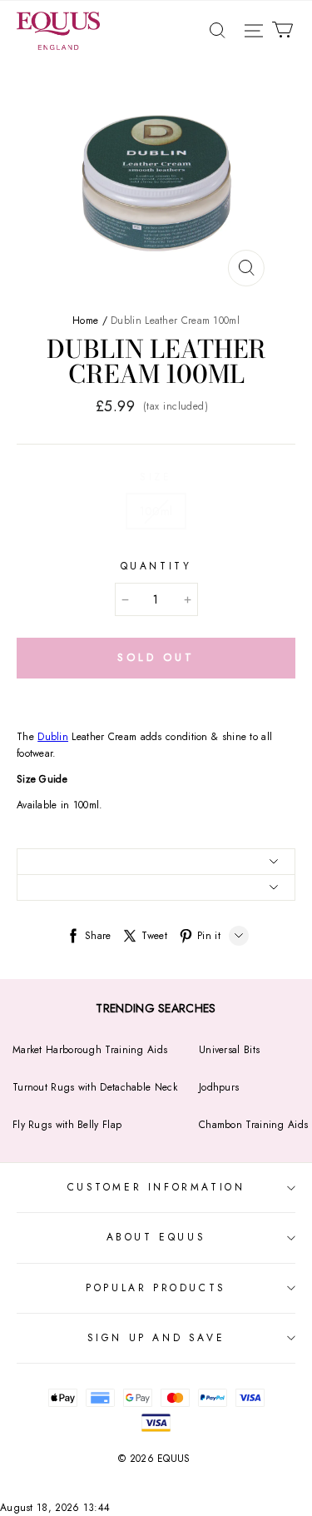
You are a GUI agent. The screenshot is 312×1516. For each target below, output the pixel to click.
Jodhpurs (219, 1087)
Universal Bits (229, 1049)
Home (85, 320)
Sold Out (155, 657)
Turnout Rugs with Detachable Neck (94, 1087)
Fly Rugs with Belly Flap (66, 1124)
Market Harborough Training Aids (89, 1049)
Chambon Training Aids (253, 1124)
